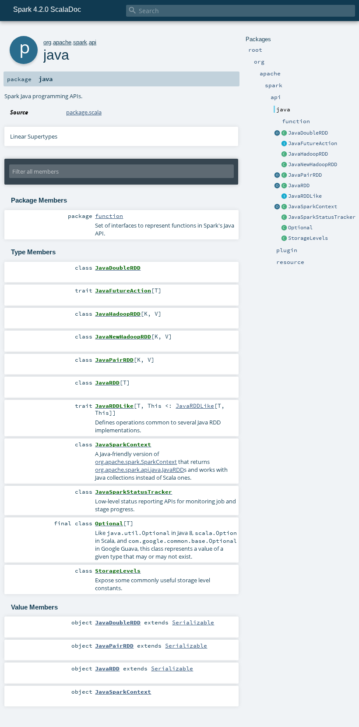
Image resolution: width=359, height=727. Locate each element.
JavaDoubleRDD (308, 133)
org (47, 42)
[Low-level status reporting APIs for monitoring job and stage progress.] (284, 217)
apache (62, 42)
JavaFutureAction (312, 143)
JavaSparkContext (312, 206)
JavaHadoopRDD (308, 154)
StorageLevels (308, 238)
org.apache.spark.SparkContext (136, 462)
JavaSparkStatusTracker (321, 217)
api (92, 42)
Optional (300, 228)
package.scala (84, 112)
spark (80, 42)
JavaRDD (299, 185)
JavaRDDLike (305, 196)
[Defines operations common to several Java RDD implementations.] (284, 196)
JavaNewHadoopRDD (312, 164)
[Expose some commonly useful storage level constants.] (284, 238)
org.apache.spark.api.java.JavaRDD (139, 470)
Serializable (193, 622)
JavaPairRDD (305, 175)
